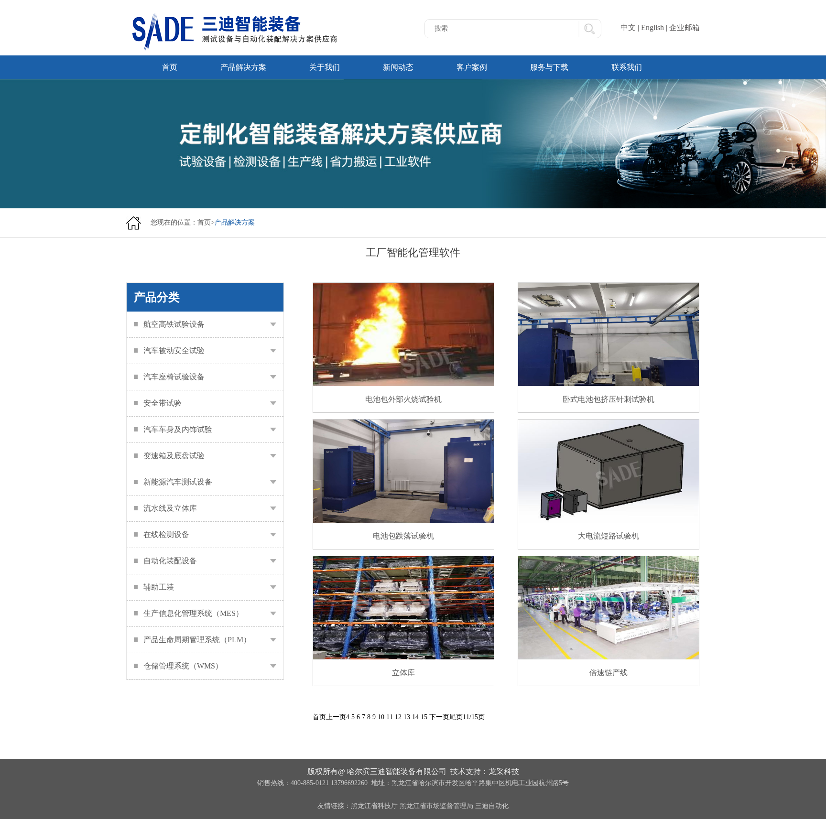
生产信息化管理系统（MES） (193, 613)
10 (381, 717)
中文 (628, 27)
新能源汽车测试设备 (177, 482)
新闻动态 (398, 67)
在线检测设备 (166, 534)
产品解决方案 (243, 67)
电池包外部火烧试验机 (403, 399)
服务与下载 (549, 67)
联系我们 (626, 67)
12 (398, 717)
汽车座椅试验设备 (174, 377)
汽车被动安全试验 (174, 350)
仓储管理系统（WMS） (183, 666)
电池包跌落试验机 (403, 536)
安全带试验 (162, 403)
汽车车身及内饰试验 (177, 429)
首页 (169, 67)
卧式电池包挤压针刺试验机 (608, 399)
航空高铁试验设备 (174, 324)
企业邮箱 (684, 27)
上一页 (336, 717)
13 (406, 717)
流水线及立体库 (170, 508)
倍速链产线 (608, 672)
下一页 (439, 717)
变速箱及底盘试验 (174, 456)
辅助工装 (158, 587)
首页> (206, 222)
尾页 (456, 717)
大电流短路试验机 (608, 536)
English (652, 27)
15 (424, 717)
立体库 (403, 672)
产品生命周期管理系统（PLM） (197, 640)
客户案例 (471, 67)
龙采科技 (504, 771)
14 (415, 717)
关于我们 (324, 67)
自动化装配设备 (170, 561)
